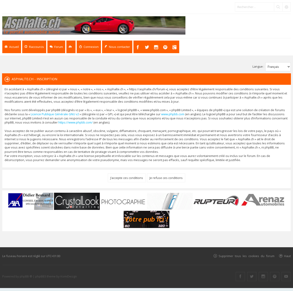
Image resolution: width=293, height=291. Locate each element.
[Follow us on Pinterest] (274, 276)
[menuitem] (89, 47)
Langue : (258, 66)
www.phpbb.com (172, 114)
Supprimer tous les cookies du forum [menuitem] (246, 255)
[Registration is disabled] (71, 47)
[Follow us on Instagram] (263, 276)
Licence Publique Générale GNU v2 (55, 114)
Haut (287, 255)
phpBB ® (26, 276)
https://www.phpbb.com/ (75, 122)
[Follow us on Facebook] (240, 276)
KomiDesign (68, 276)
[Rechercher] (278, 7)
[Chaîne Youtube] (286, 276)
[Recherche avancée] (286, 7)
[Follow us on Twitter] (251, 276)
